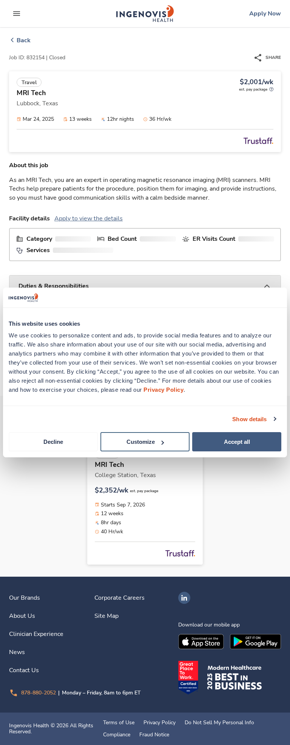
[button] (145, 286)
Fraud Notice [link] (154, 735)
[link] (145, 13)
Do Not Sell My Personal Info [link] (219, 723)
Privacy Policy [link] (159, 723)
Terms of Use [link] (118, 723)
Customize (140, 442)
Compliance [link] (116, 735)
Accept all (237, 442)
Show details (249, 419)
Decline (53, 442)
